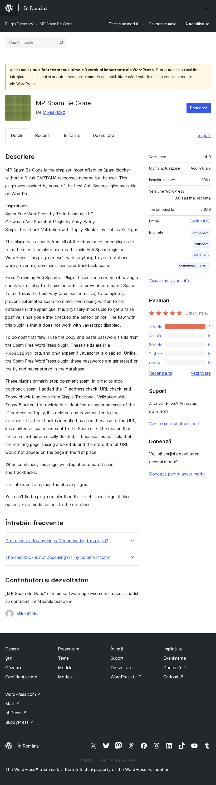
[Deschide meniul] (207, 8)
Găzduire (13, 667)
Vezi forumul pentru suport (174, 423)
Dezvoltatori (123, 667)
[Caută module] (61, 42)
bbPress (16, 712)
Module (65, 667)
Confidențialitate (21, 676)
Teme (63, 658)
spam (204, 265)
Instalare (72, 135)
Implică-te (173, 648)
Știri (8, 658)
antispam (201, 244)
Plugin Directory (19, 24)
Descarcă (198, 108)
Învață (117, 648)
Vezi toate (201, 373)
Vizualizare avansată (169, 280)
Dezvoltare (103, 135)
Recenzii (43, 135)
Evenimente (174, 658)
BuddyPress (19, 722)
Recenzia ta (160, 373)
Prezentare (68, 648)
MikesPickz (54, 112)
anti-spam (201, 233)
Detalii (17, 135)
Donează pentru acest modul (177, 474)
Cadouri (173, 676)
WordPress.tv (126, 676)
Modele (65, 676)
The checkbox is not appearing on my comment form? (58, 557)
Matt (12, 703)
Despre (12, 648)
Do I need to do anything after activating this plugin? (56, 540)
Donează (174, 667)
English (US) (200, 221)
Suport (204, 135)
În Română (28, 746)
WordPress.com (23, 694)
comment (201, 254)
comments (187, 265)
